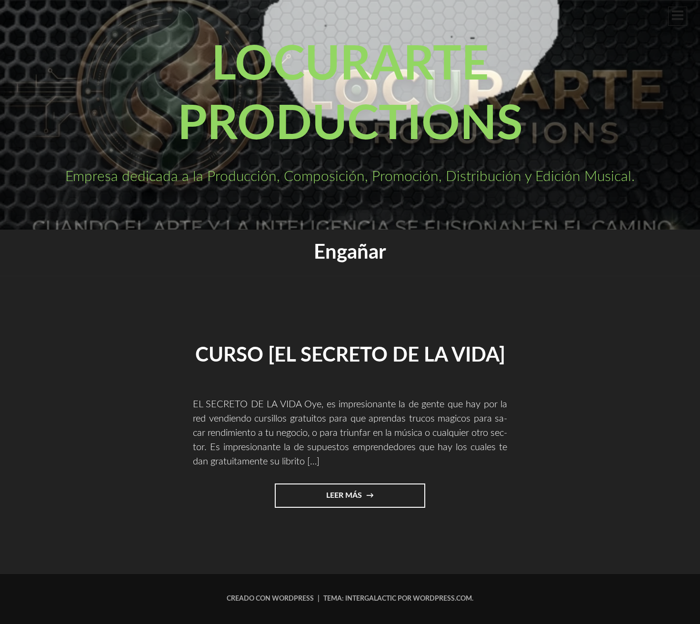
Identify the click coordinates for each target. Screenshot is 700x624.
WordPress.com (442, 598)
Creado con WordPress (270, 598)
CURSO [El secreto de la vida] (350, 355)
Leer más (359, 499)
